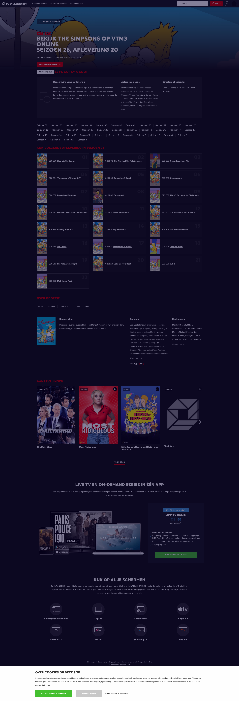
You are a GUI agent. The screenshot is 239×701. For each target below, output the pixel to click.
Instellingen (89, 693)
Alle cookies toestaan (53, 693)
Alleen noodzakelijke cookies (116, 693)
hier (48, 685)
